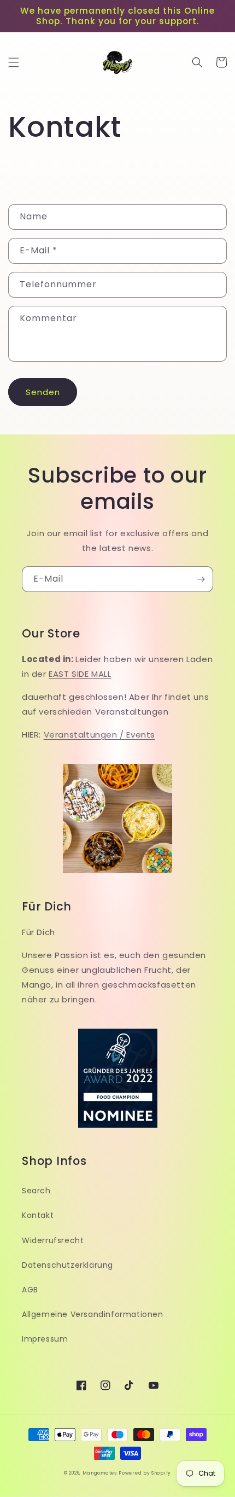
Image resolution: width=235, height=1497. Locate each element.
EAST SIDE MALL (80, 674)
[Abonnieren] (201, 579)
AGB (30, 1289)
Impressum (45, 1338)
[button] (14, 62)
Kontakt (38, 1215)
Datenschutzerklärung (67, 1265)
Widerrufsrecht (53, 1240)
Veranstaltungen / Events (99, 734)
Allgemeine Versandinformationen (92, 1314)
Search (36, 1190)
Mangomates (100, 1473)
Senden (43, 392)
